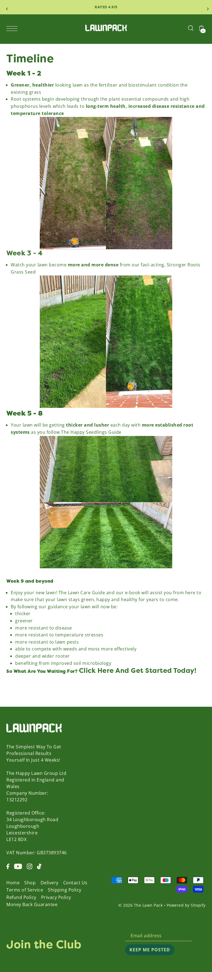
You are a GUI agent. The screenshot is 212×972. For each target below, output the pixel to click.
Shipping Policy (64, 890)
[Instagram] (29, 866)
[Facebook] (7, 866)
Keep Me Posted (149, 950)
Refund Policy (21, 897)
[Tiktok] (39, 866)
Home (13, 883)
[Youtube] (18, 866)
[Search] (191, 28)
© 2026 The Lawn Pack (140, 905)
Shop (30, 883)
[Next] (206, 7)
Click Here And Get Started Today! (138, 670)
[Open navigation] (13, 28)
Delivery (50, 883)
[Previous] (5, 7)
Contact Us (75, 883)
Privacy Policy (56, 897)
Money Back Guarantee (31, 904)
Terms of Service (24, 890)
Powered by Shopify (186, 905)
